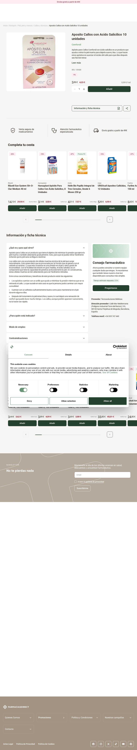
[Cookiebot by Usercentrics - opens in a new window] (115, 347)
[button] (52, 717)
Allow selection (68, 401)
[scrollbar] (67, 219)
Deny (29, 401)
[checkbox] (75, 482)
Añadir (22, 208)
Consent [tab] (28, 355)
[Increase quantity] (84, 89)
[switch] (53, 390)
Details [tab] (68, 355)
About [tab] (109, 355)
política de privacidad (95, 482)
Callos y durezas (40, 25)
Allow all (108, 401)
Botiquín (12, 25)
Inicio (5, 25)
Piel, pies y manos (25, 25)
